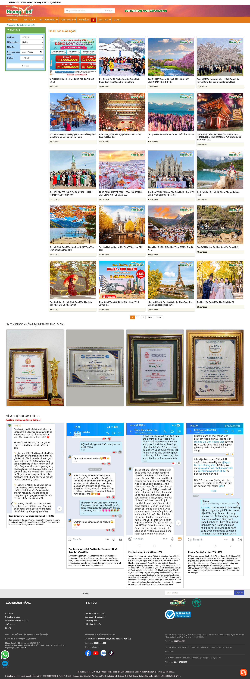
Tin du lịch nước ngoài (26, 25)
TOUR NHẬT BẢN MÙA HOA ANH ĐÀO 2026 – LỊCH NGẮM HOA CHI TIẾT (169, 80)
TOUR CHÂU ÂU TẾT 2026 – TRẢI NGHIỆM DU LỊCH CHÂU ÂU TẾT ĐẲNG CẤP (120, 193)
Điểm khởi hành (13, 42)
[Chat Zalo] (5, 667)
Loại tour (10, 37)
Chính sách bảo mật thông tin (17, 621)
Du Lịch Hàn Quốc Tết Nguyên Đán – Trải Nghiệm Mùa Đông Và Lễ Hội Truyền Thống (73, 135)
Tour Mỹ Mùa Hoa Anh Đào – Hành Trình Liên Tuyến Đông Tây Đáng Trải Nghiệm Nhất (218, 80)
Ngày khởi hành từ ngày (13, 53)
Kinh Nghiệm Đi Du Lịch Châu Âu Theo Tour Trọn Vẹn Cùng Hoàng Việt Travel (170, 303)
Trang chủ (11, 25)
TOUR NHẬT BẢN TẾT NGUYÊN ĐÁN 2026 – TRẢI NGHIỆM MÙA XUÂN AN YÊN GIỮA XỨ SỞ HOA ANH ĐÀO (219, 137)
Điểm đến (11, 47)
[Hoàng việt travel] (31, 11)
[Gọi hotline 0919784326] (5, 658)
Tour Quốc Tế (67, 20)
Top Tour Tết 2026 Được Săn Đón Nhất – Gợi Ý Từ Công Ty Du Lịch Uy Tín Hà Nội (171, 193)
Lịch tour (103, 20)
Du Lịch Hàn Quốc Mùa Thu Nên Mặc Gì (215, 302)
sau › (150, 317)
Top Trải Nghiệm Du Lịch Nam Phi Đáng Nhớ (217, 247)
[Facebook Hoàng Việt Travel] (88, 655)
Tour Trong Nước (46, 20)
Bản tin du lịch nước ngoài (95, 617)
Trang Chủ (13, 20)
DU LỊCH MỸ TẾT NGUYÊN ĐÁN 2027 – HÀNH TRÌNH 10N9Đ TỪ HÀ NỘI (71, 193)
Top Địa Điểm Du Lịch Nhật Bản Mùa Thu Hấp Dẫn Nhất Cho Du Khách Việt (71, 303)
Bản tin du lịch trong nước (95, 613)
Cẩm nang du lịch (92, 621)
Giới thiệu (9, 613)
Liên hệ (117, 20)
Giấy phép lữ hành (12, 617)
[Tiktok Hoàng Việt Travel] (111, 655)
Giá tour (10, 58)
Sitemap (85, 593)
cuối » (158, 317)
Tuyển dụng (10, 624)
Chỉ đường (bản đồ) (93, 624)
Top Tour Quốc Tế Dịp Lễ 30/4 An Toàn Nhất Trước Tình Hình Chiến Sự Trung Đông (119, 80)
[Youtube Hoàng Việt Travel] (96, 655)
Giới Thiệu (28, 20)
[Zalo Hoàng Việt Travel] (103, 655)
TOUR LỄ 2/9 (84, 20)
